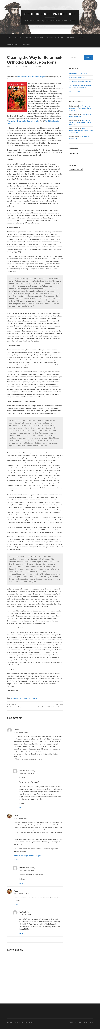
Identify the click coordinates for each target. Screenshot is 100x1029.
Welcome (18, 37)
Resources (39, 37)
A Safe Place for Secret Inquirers (80, 81)
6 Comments (38, 66)
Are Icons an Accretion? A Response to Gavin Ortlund (80, 108)
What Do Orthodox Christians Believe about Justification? (81, 131)
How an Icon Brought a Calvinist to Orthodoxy (24, 121)
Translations (12, 44)
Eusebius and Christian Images (80, 115)
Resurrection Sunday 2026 (78, 73)
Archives (70, 37)
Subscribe (26, 44)
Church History (23, 698)
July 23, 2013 (12, 66)
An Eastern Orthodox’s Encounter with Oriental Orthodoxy (80, 87)
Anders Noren (82, 1022)
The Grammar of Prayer (14, 706)
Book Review (14, 698)
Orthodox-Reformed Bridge (50, 14)
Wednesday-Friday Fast (77, 77)
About (28, 37)
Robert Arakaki (25, 66)
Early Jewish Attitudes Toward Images (50, 706)
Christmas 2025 (74, 92)
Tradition (35, 698)
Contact (81, 37)
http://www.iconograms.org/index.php (27, 856)
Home (9, 37)
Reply (16, 763)
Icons (30, 698)
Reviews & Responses (55, 37)
